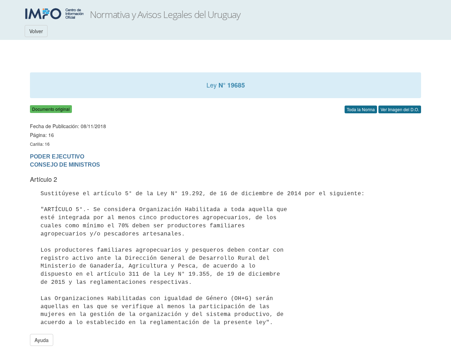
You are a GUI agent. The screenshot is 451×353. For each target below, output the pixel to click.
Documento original (51, 109)
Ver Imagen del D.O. (400, 109)
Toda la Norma (361, 109)
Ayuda (42, 339)
